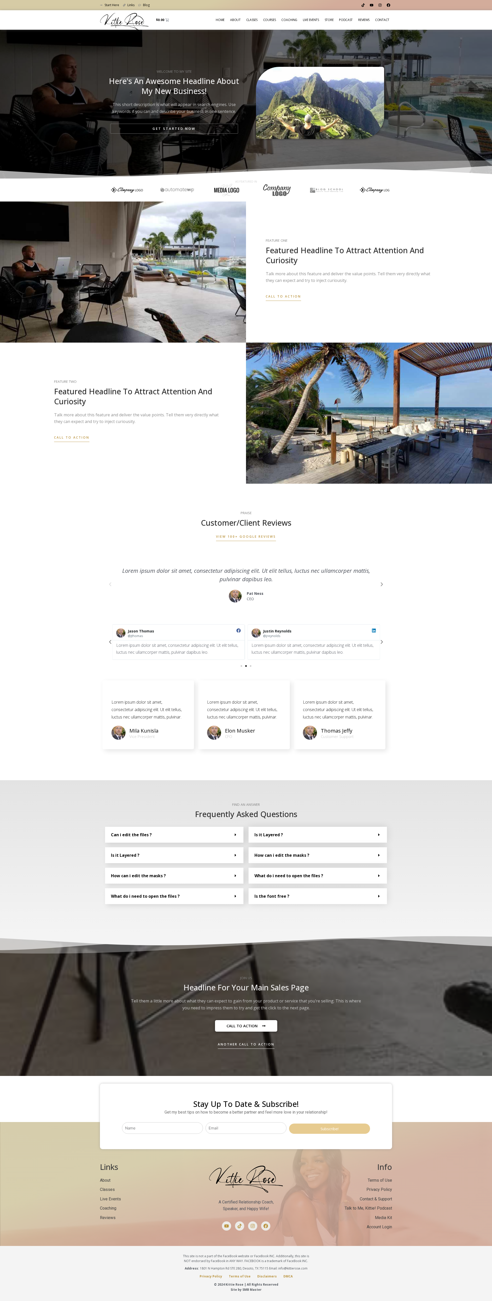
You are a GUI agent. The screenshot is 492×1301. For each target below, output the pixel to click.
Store (329, 20)
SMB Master (252, 1289)
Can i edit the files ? (131, 835)
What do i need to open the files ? (145, 896)
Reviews (364, 20)
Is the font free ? (271, 896)
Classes (252, 20)
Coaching (289, 20)
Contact (382, 20)
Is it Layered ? (125, 855)
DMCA (288, 1276)
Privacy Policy (211, 1276)
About (235, 20)
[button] (110, 584)
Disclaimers (267, 1276)
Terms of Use (240, 1276)
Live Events (311, 20)
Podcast (346, 20)
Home (220, 20)
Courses (269, 20)
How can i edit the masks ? (138, 876)
